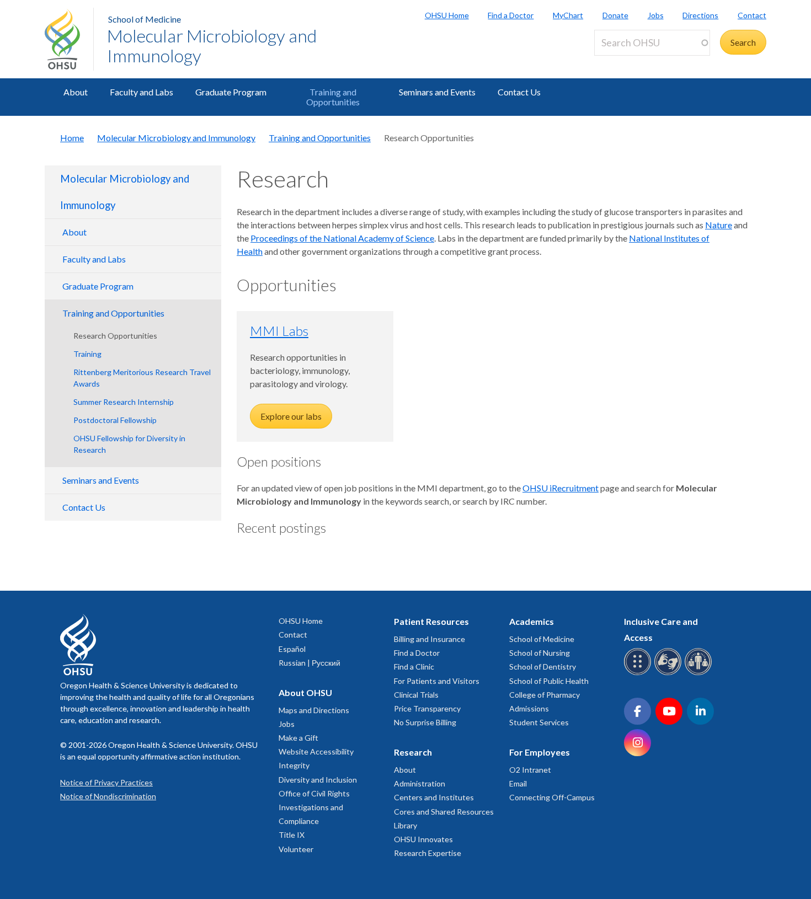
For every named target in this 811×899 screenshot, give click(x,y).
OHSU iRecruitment (560, 488)
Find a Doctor (510, 15)
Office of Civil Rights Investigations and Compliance (314, 807)
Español (292, 649)
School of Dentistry (542, 666)
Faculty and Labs (141, 92)
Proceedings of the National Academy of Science (342, 238)
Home (72, 137)
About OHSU (305, 692)
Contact (752, 15)
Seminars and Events (437, 92)
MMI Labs (279, 331)
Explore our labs (291, 416)
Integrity (294, 765)
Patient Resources (431, 621)
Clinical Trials (416, 694)
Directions (700, 15)
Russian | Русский (309, 662)
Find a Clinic (414, 666)
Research (413, 752)
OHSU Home (447, 15)
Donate (615, 15)
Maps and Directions (314, 710)
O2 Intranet (530, 769)
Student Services (539, 722)
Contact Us (519, 92)
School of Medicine (144, 19)
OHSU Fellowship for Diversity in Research (129, 444)
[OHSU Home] (69, 39)
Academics (531, 621)
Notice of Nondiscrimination (108, 796)
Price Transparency (427, 708)
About (75, 92)
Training (87, 353)
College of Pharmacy (544, 694)
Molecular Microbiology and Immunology (212, 45)
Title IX (292, 834)
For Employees (539, 752)
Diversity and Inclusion (318, 779)
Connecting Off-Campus (552, 797)
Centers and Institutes (434, 797)
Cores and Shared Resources (444, 811)
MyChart (568, 15)
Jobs (656, 15)
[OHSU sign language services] (669, 673)
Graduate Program (230, 92)
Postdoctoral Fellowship (115, 420)
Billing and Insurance (429, 639)
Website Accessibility (316, 751)
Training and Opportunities (333, 97)
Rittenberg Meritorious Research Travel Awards (142, 377)
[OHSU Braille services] (639, 673)
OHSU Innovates (423, 839)
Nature (718, 225)
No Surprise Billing (425, 722)
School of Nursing (539, 652)
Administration (419, 783)
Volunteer (296, 849)
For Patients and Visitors (436, 681)
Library (405, 825)
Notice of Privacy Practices (106, 782)
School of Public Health (549, 681)
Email (518, 783)
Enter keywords (628, 62)
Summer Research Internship (123, 401)
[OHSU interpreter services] (700, 673)
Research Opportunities (115, 335)
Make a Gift (298, 737)
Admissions (529, 708)
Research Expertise (427, 853)
